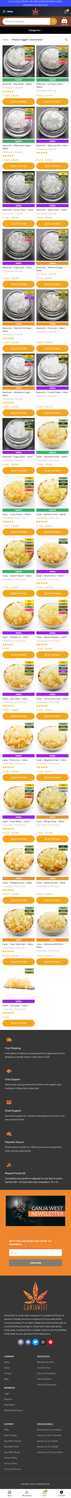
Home (5, 39)
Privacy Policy (10, 1463)
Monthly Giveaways (47, 1384)
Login (6, 1393)
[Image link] (64, 21)
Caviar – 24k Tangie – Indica (14, 1005)
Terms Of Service (12, 1469)
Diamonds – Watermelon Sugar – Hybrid (17, 147)
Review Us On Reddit (47, 1441)
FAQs (6, 1430)
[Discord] (20, 1342)
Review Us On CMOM (47, 1446)
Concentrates (7, 88)
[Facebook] (28, 1342)
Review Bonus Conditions (49, 1430)
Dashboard (9, 1405)
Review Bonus (45, 1424)
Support (9, 1424)
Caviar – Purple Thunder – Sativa (50, 883)
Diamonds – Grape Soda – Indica (17, 267)
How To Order (10, 1435)
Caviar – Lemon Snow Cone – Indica (52, 698)
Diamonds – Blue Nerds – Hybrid (17, 84)
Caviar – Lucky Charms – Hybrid (16, 514)
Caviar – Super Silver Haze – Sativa (17, 944)
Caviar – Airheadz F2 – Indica (15, 637)
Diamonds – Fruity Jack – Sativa (50, 328)
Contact (8, 1373)
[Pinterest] (50, 1342)
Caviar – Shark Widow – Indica (15, 821)
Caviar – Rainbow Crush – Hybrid (51, 514)
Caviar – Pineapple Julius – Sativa (17, 883)
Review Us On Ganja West (50, 1452)
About (7, 1368)
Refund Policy (10, 1458)
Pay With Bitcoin (12, 1452)
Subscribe (35, 1262)
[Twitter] (35, 1342)
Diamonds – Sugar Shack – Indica (17, 457)
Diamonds (18, 88)
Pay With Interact (12, 1441)
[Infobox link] (35, 1078)
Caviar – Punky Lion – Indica (14, 760)
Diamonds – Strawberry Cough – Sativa (17, 393)
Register (8, 1399)
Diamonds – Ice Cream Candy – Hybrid (50, 85)
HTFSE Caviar (53, 460)
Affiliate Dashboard (13, 1410)
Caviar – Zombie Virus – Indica (49, 576)
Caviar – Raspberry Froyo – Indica (51, 760)
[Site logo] (35, 11)
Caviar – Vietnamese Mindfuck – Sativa (50, 945)
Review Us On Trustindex (49, 1435)
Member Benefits (45, 1362)
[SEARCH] (53, 21)
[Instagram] (43, 1342)
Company (9, 1356)
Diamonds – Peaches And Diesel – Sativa (17, 329)
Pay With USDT (11, 1446)
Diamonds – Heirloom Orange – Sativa (50, 269)
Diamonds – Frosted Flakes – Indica (52, 392)
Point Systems (44, 1379)
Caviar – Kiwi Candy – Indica (14, 698)
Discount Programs (46, 1373)
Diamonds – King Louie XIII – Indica (52, 145)
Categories (34, 30)
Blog (6, 1379)
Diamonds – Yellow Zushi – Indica (51, 210)
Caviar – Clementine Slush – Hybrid (51, 457)
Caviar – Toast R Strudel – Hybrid (17, 576)
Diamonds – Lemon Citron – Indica (17, 210)
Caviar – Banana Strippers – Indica (51, 637)
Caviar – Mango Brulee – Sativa (50, 821)
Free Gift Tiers (44, 1368)
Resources (43, 1356)
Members (9, 1388)
